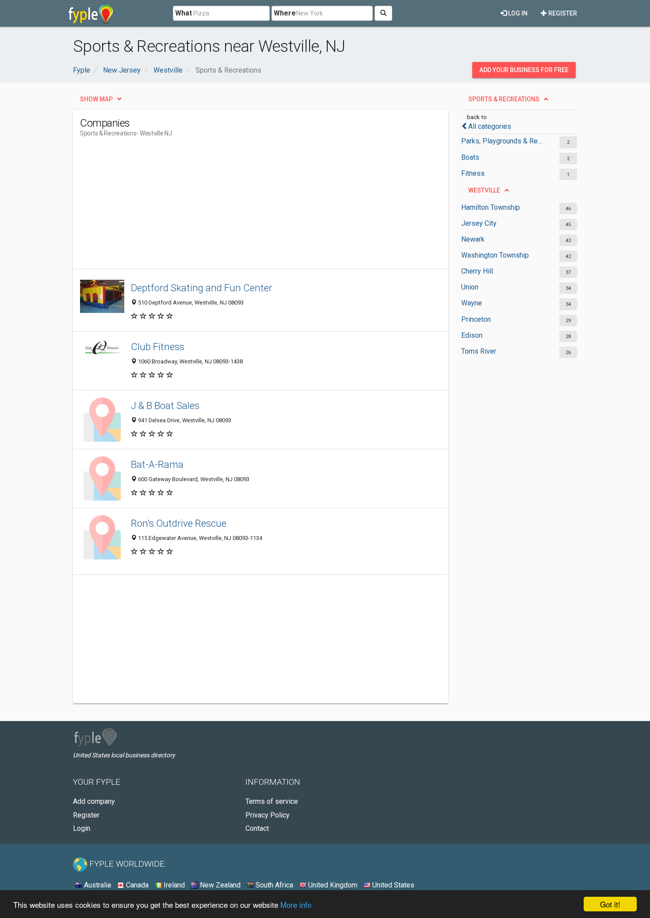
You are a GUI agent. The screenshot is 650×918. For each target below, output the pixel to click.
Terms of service (271, 801)
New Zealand (219, 885)
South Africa (273, 885)
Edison (471, 335)
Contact (257, 828)
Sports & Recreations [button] (503, 99)
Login (81, 828)
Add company (94, 801)
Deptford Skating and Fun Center (201, 287)
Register (562, 13)
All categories (489, 126)
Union (469, 287)
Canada (136, 885)
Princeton (476, 319)
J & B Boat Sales (165, 405)
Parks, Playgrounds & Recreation (503, 141)
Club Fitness (157, 346)
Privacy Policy (267, 815)
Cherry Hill (477, 271)
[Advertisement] (241, 207)
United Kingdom (331, 885)
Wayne (471, 303)
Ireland (173, 885)
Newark (473, 239)
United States (392, 885)
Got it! (610, 904)
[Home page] (90, 13)
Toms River (478, 351)
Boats (470, 157)
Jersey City (479, 223)
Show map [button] (96, 99)
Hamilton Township (490, 207)
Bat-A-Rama (157, 464)
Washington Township (495, 255)
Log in (517, 13)
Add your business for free (524, 69)
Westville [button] (484, 190)
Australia (96, 885)
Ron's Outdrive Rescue (178, 523)
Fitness (473, 173)
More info (295, 904)
